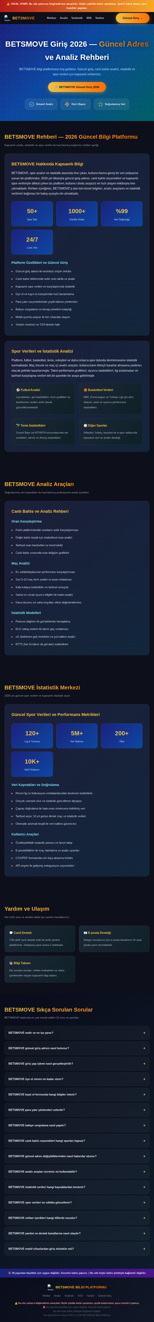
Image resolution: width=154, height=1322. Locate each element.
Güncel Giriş (105, 1295)
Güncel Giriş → (133, 18)
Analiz (64, 17)
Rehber (51, 17)
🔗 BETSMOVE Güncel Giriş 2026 (77, 87)
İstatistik (77, 17)
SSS (88, 17)
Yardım (99, 17)
